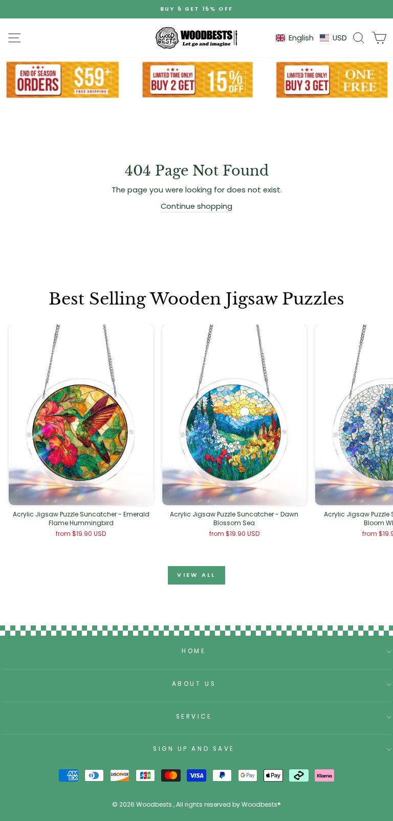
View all (196, 575)
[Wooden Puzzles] (196, 38)
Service (194, 716)
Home (194, 651)
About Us (194, 684)
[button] (311, 38)
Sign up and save (194, 749)
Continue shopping (196, 206)
